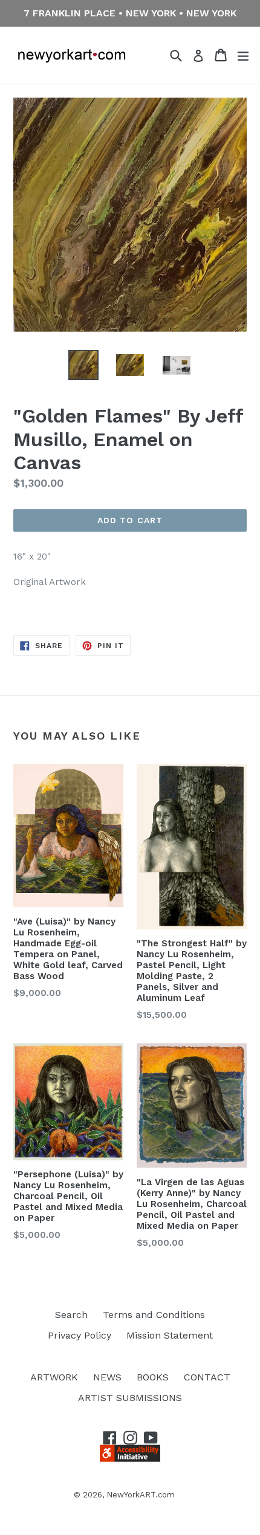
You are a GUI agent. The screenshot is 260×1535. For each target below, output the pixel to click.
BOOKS (153, 1377)
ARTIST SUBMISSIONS (130, 1397)
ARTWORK (54, 1377)
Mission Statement (169, 1335)
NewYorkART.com (140, 1494)
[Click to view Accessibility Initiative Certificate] (130, 1458)
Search (71, 1314)
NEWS (107, 1377)
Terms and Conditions (154, 1314)
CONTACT (207, 1377)
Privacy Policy (79, 1335)
